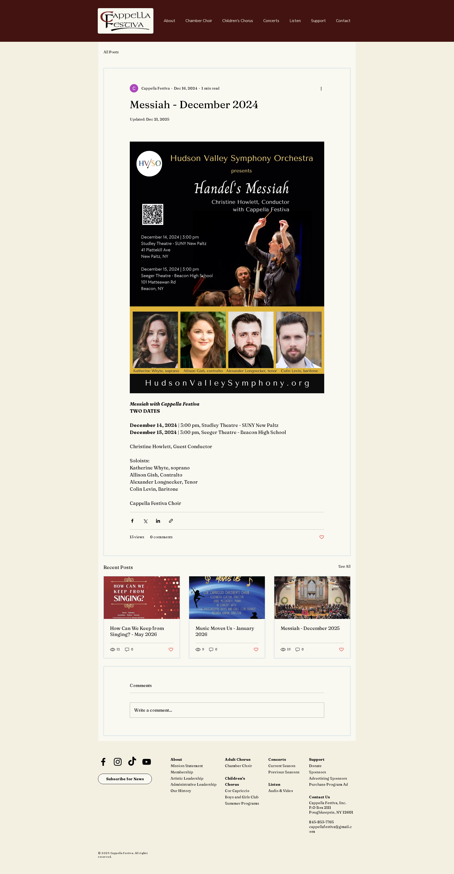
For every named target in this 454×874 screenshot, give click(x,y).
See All (344, 566)
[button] (169, 20)
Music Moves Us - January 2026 (224, 631)
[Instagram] (117, 762)
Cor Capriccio (237, 790)
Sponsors (317, 772)
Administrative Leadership (193, 784)
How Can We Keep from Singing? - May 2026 (137, 631)
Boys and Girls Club (242, 797)
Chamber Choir (238, 765)
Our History (181, 790)
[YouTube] (146, 762)
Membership (182, 772)
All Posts (111, 52)
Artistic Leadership (187, 778)
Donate (315, 765)
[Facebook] (103, 762)
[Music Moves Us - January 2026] (227, 597)
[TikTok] (132, 762)
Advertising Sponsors (328, 778)
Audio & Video (280, 790)
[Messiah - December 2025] (312, 597)
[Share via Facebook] (132, 520)
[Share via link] (170, 520)
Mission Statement (187, 765)
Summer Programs (242, 803)
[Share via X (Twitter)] (145, 520)
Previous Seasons (284, 772)
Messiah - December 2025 (310, 628)
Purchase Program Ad (328, 784)
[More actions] (321, 88)
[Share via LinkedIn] (158, 520)
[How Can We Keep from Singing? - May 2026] (142, 597)
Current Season (281, 765)
